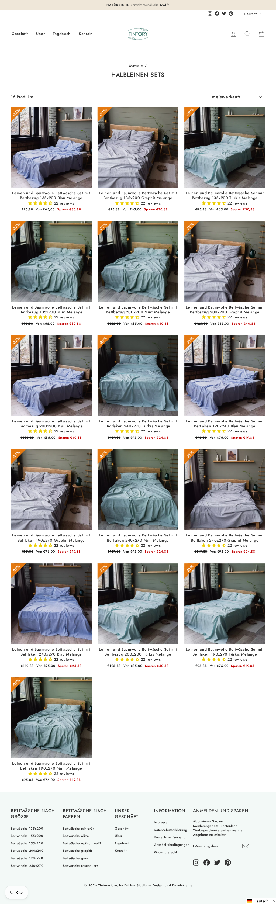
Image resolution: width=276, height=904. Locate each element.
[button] (261, 901)
